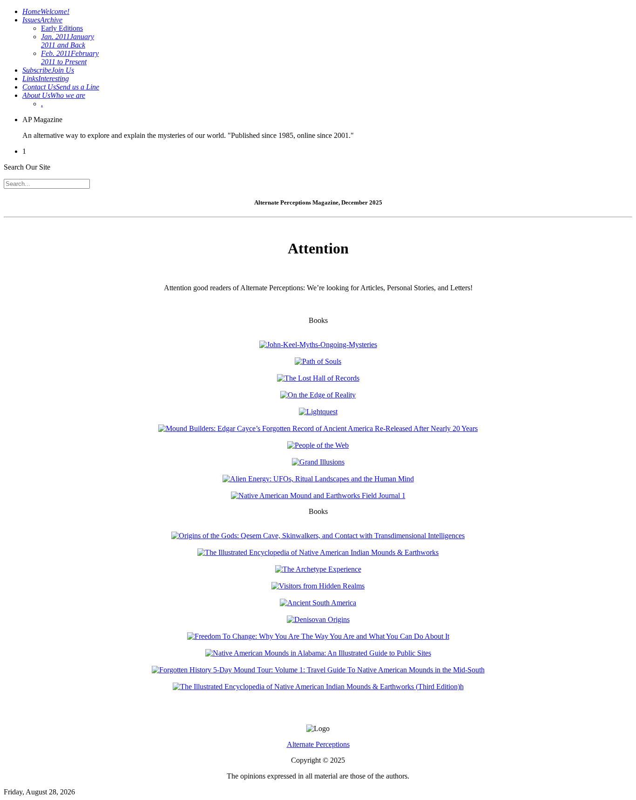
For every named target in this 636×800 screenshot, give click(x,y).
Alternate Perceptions (318, 744)
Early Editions (62, 28)
